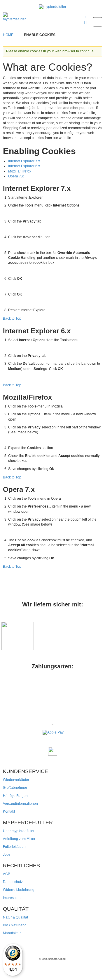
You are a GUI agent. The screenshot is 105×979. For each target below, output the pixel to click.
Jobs (6, 854)
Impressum (11, 898)
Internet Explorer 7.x (24, 161)
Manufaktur (12, 933)
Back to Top (12, 318)
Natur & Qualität (15, 917)
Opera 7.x (16, 176)
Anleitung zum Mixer (19, 839)
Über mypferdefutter (18, 831)
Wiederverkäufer (16, 780)
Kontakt (9, 811)
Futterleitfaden (14, 847)
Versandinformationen (20, 804)
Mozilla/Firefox (19, 171)
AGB (6, 874)
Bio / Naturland (15, 925)
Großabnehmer (15, 788)
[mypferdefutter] (52, 7)
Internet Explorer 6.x (24, 166)
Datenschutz (13, 882)
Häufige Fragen (15, 796)
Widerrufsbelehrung (18, 890)
